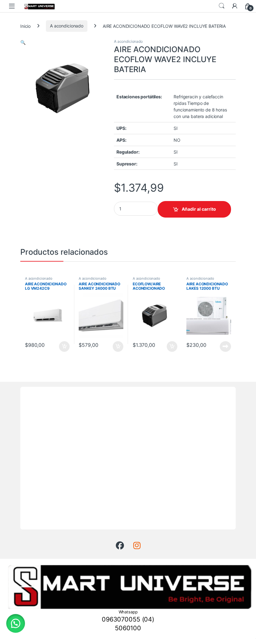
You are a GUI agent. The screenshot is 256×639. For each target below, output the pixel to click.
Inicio (25, 25)
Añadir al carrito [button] (63, 346)
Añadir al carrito (199, 209)
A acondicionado (66, 25)
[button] (23, 42)
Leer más (225, 346)
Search (221, 5)
